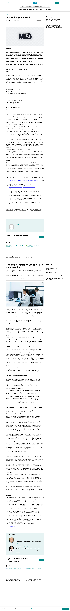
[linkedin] (23, 278)
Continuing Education (23, 9)
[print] (43, 278)
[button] (7, 3)
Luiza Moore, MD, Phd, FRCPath (18, 275)
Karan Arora (8, 275)
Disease (37, 9)
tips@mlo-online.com (15, 211)
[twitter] (25, 278)
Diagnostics (31, 9)
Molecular (48, 9)
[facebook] (21, 278)
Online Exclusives (9, 261)
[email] (28, 278)
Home (7, 14)
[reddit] (26, 278)
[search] (9, 3)
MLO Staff (8, 20)
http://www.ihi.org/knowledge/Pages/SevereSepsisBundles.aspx (22, 187)
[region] (35, 609)
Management (42, 9)
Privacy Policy (31, 608)
